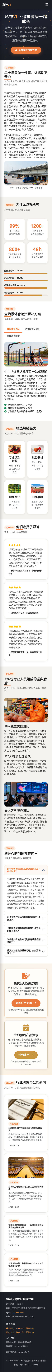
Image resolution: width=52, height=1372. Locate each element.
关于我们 (10, 1328)
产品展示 (20, 1328)
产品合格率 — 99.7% (13, 278)
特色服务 (10, 1332)
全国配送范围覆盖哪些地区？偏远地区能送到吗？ (23, 929)
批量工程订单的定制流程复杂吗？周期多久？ (23, 918)
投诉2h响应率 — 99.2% (14, 285)
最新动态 (30, 1332)
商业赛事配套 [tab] (13, 335)
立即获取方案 (24, 1003)
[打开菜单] (47, 5)
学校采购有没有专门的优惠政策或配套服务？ (23, 940)
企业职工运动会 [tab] (32, 329)
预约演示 (24, 1055)
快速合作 (20, 1332)
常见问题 (30, 1328)
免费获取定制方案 (28, 50)
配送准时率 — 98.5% (13, 270)
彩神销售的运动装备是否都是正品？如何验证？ (23, 870)
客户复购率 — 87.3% (13, 292)
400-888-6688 (18, 1312)
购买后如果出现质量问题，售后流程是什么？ (23, 951)
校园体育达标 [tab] (13, 329)
